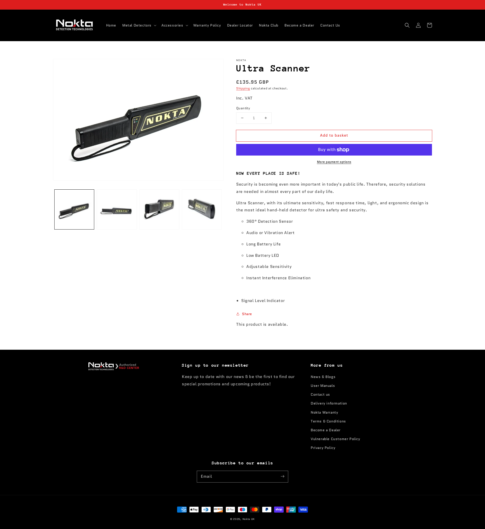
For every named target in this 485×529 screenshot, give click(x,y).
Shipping (243, 88)
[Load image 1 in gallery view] (74, 209)
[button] (138, 25)
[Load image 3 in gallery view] (159, 209)
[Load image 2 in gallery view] (117, 209)
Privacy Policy (323, 447)
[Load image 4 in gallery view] (202, 209)
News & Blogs (323, 376)
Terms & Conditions (328, 421)
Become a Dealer (326, 430)
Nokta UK (249, 519)
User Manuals (323, 385)
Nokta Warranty (324, 412)
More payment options (334, 162)
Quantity (243, 108)
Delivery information (329, 403)
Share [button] (247, 313)
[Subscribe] (282, 476)
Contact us (320, 394)
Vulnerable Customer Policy (335, 438)
